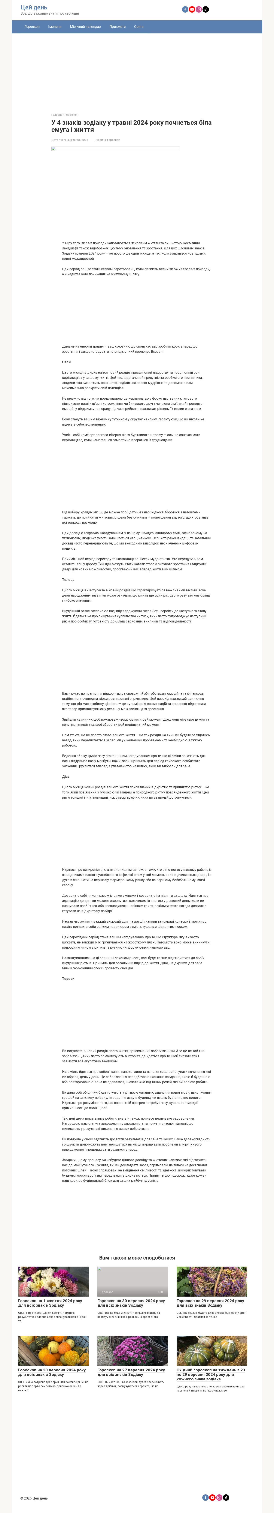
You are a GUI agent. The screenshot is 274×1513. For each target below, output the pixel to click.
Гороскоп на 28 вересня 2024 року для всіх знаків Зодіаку (52, 1372)
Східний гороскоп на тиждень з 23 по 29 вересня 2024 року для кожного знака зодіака (211, 1374)
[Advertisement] (137, 70)
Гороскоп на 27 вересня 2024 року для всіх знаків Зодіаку (131, 1372)
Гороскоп (32, 27)
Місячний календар (85, 27)
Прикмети (117, 27)
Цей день (34, 7)
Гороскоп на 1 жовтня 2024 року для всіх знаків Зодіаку (50, 1303)
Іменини (54, 27)
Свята (138, 27)
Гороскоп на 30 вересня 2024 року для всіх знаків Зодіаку (131, 1303)
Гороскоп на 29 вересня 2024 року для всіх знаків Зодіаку (210, 1303)
